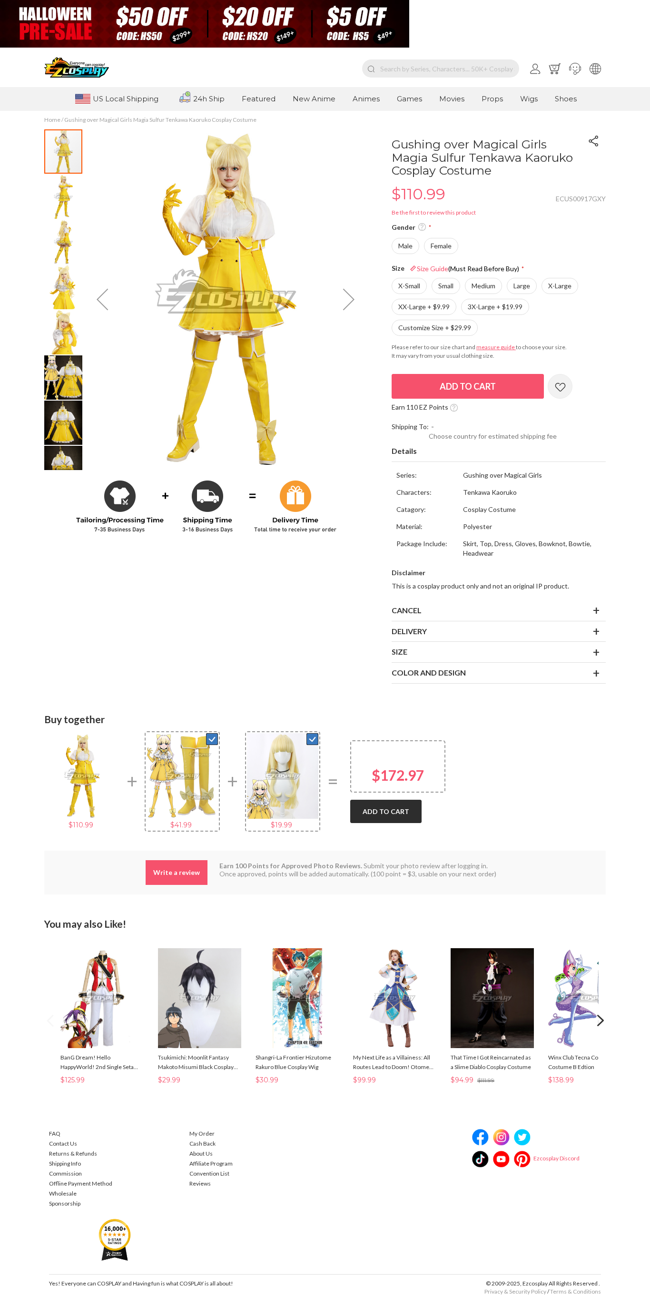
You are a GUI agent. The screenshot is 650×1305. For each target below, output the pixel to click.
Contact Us (63, 1143)
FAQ (54, 1133)
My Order (202, 1133)
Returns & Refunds (73, 1153)
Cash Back (202, 1143)
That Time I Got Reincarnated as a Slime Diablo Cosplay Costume (491, 1062)
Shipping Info (65, 1163)
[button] (575, 68)
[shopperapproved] (114, 1239)
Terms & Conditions (575, 1291)
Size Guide (468, 269)
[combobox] (440, 68)
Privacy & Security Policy (515, 1291)
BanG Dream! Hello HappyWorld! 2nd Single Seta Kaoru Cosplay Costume (97, 1063)
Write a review (176, 872)
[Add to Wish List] (560, 386)
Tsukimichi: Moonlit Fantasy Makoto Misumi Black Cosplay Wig (196, 1063)
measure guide (496, 347)
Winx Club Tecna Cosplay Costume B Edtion (579, 1062)
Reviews (200, 1183)
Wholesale (63, 1193)
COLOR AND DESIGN (429, 672)
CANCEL (407, 610)
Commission (65, 1173)
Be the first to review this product (434, 212)
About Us (201, 1153)
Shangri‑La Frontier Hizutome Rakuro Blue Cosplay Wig (293, 1062)
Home (52, 119)
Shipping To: (410, 426)
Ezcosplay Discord (556, 1158)
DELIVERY (409, 631)
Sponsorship (64, 1203)
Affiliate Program (211, 1163)
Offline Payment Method (80, 1183)
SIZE (399, 651)
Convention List (209, 1173)
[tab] (499, 451)
